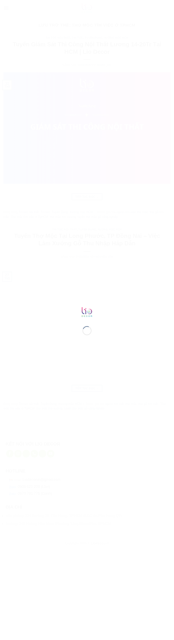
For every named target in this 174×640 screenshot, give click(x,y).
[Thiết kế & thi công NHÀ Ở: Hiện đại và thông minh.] (87, 312)
